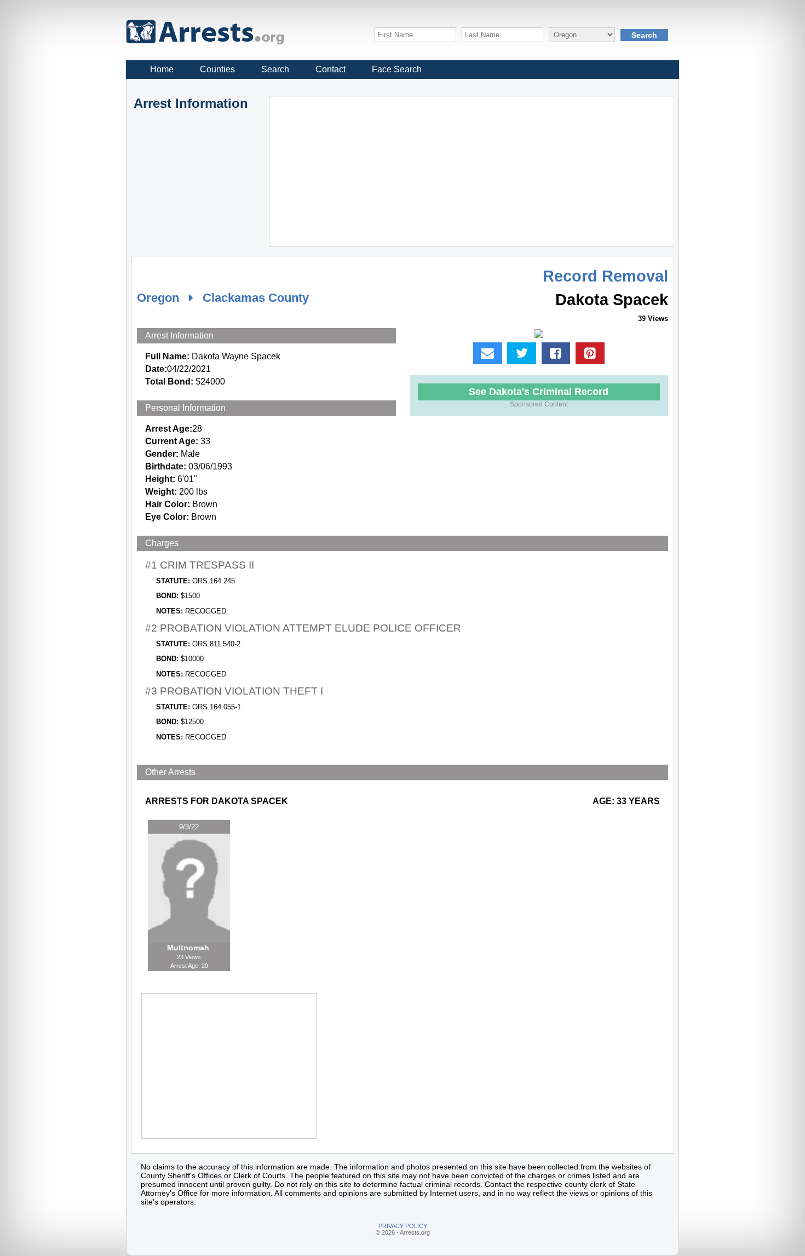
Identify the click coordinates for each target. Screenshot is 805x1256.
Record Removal (605, 276)
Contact (330, 69)
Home (162, 69)
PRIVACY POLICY (402, 1226)
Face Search (397, 69)
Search (275, 69)
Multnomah (189, 947)
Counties (217, 69)
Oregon (158, 298)
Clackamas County (256, 298)
